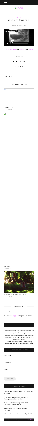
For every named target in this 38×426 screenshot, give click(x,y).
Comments (19, 57)
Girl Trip (23, 49)
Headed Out (8, 108)
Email (5, 369)
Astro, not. (7, 266)
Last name (7, 362)
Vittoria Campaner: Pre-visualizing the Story (19, 414)
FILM (19, 17)
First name (7, 355)
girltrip (20, 66)
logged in (16, 316)
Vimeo (30, 49)
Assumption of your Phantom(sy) (15, 294)
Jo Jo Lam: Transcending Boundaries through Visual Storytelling (16, 398)
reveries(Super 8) (10, 49)
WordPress (30, 420)
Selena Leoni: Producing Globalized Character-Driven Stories (16, 403)
